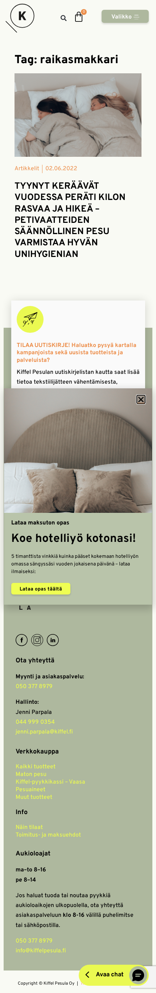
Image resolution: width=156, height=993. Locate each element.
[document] (78, 496)
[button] (141, 399)
